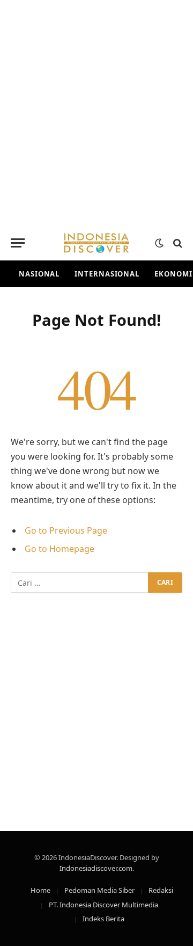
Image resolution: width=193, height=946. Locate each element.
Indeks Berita (103, 918)
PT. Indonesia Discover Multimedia (103, 904)
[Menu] (18, 243)
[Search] (176, 243)
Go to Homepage (59, 549)
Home (40, 890)
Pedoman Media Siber (99, 890)
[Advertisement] (96, 112)
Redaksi (161, 890)
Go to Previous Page (66, 530)
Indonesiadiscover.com (96, 868)
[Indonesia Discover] (96, 242)
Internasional (107, 274)
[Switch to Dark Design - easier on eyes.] (159, 243)
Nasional (39, 274)
